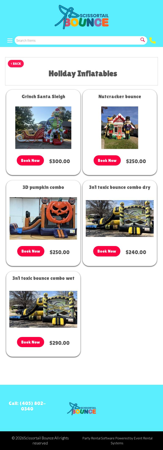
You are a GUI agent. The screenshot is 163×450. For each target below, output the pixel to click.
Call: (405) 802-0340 (27, 406)
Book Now (30, 160)
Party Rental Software (98, 438)
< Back (16, 63)
